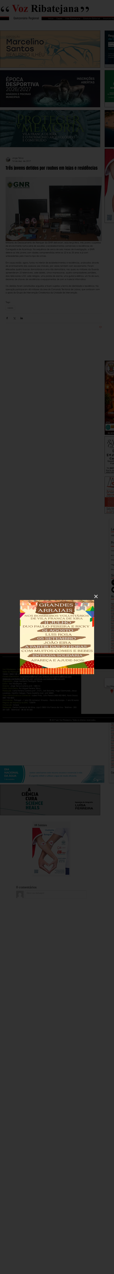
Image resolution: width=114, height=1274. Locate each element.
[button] (96, 596)
